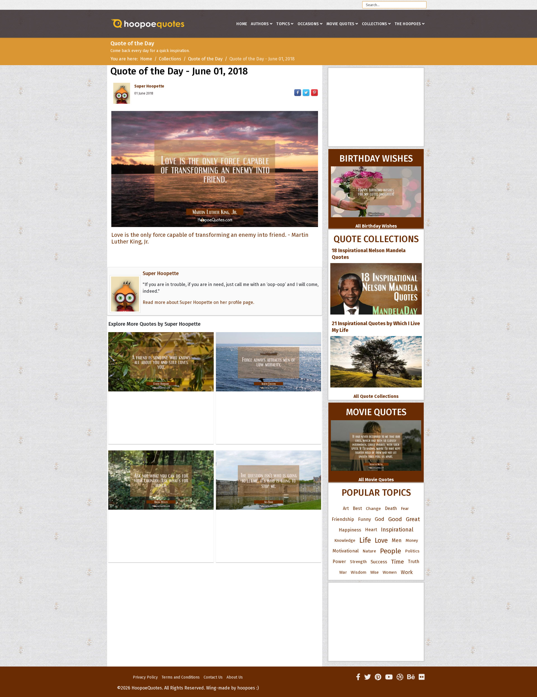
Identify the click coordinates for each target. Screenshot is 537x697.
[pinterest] (378, 677)
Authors (259, 24)
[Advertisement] (376, 107)
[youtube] (389, 677)
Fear (405, 508)
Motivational (346, 551)
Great (413, 519)
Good (395, 519)
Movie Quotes (340, 24)
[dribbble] (400, 677)
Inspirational (397, 529)
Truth (413, 561)
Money (412, 540)
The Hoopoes (408, 24)
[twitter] (367, 677)
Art (346, 508)
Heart (371, 529)
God (379, 519)
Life (365, 540)
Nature (369, 551)
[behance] (411, 677)
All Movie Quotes (376, 479)
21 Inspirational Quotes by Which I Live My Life (376, 326)
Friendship (343, 519)
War (343, 572)
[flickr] (422, 677)
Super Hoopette (149, 86)
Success (379, 561)
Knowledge (344, 540)
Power (339, 561)
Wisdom (358, 572)
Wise (374, 572)
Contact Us (213, 677)
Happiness (350, 530)
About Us (235, 677)
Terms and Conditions (181, 677)
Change (373, 508)
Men (397, 540)
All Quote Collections (376, 396)
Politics (412, 551)
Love (381, 540)
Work (407, 572)
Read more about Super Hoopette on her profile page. (198, 302)
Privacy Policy (145, 677)
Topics (283, 24)
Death (391, 508)
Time (397, 561)
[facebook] (358, 677)
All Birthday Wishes (376, 226)
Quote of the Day (205, 59)
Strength (358, 561)
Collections (374, 24)
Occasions (308, 24)
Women (390, 572)
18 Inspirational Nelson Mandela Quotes (369, 253)
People (390, 551)
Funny (364, 519)
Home (241, 24)
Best (357, 508)
